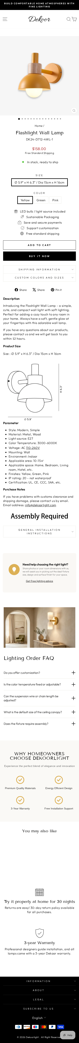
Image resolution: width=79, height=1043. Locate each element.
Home (39, 126)
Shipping (49, 153)
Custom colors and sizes (39, 277)
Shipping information (40, 269)
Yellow (25, 200)
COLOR (40, 192)
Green (41, 200)
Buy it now (39, 256)
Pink (55, 200)
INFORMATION (38, 981)
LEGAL (38, 999)
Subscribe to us (38, 1008)
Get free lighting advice (39, 581)
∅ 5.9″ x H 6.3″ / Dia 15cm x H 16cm (39, 182)
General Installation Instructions (39, 531)
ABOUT (39, 990)
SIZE (39, 175)
